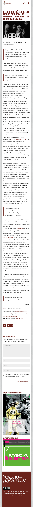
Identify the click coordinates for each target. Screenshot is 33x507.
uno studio (20, 228)
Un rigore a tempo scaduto (21, 314)
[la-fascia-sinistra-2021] (16, 466)
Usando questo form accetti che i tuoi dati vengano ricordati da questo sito (17, 375)
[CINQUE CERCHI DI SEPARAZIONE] (16, 414)
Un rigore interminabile (10, 316)
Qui (4, 308)
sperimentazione (8, 237)
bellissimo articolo (21, 139)
